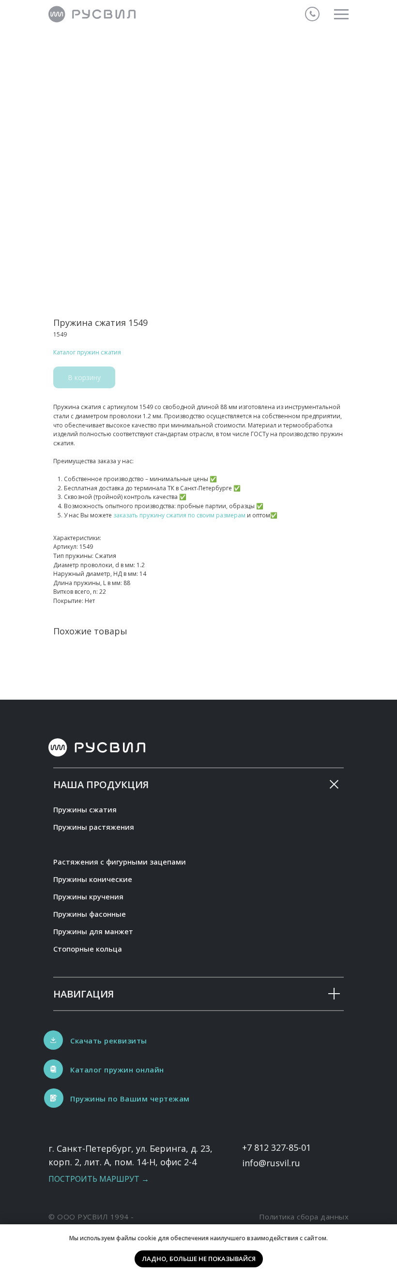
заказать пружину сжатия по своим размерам (179, 515)
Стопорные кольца (87, 949)
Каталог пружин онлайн (117, 1069)
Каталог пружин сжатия (87, 352)
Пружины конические (92, 879)
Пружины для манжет (93, 931)
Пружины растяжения (93, 827)
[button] (53, 1098)
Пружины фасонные (89, 914)
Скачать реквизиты (108, 1040)
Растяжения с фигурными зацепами (119, 861)
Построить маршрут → (98, 1179)
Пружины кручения (88, 896)
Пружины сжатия (85, 809)
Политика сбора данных (304, 1216)
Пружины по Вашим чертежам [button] (130, 1098)
